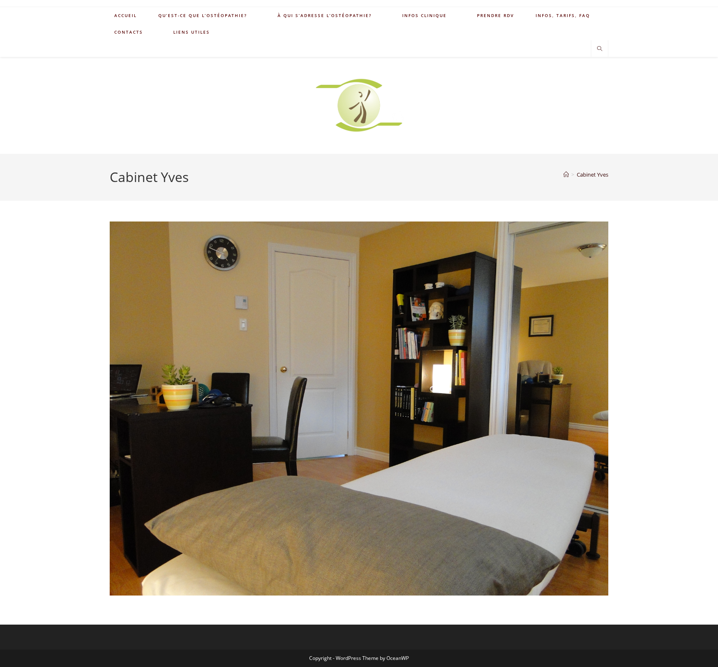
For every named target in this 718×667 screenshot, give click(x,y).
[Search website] (599, 49)
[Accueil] (566, 174)
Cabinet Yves (592, 174)
